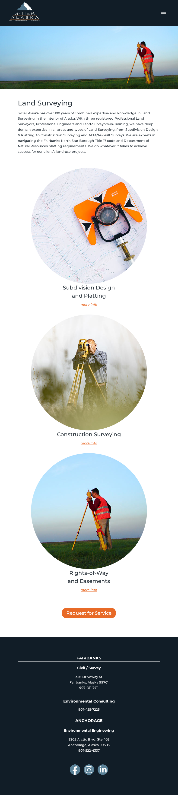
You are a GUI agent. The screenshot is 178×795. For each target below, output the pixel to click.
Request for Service (88, 613)
